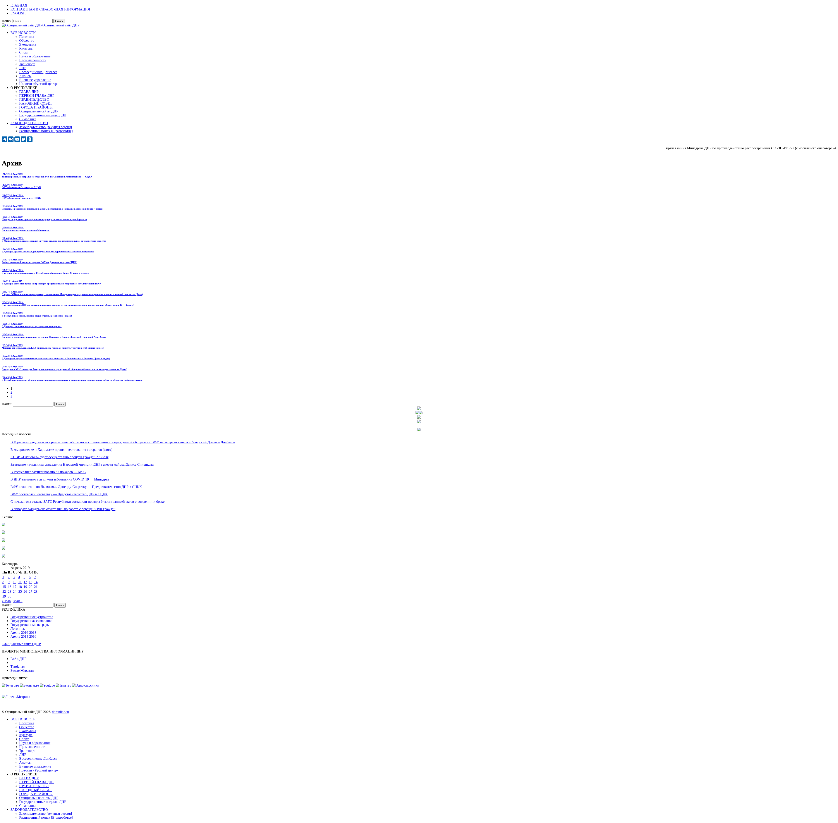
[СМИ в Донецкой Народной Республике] (3, 533)
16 (9, 587)
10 (14, 582)
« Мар (6, 601)
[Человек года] (420, 413)
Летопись (17, 628)
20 (30, 587)
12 (25, 582)
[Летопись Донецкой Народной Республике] (3, 548)
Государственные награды (30, 625)
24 (14, 591)
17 (14, 587)
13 (30, 582)
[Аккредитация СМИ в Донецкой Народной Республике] (3, 525)
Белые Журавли (22, 670)
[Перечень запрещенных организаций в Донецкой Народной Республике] (3, 540)
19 (25, 587)
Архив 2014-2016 (23, 636)
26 (25, 591)
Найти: (7, 404)
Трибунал (17, 666)
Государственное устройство (31, 617)
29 (4, 596)
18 (20, 587)
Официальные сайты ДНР (21, 644)
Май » (17, 601)
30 (9, 596)
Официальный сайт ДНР (60, 25)
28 (36, 591)
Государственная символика (31, 621)
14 (36, 582)
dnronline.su (60, 712)
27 (30, 591)
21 (36, 587)
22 (4, 591)
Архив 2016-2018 (23, 632)
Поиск (6, 21)
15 (4, 587)
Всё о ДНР (18, 659)
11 (20, 582)
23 (9, 591)
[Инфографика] (3, 556)
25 (20, 591)
